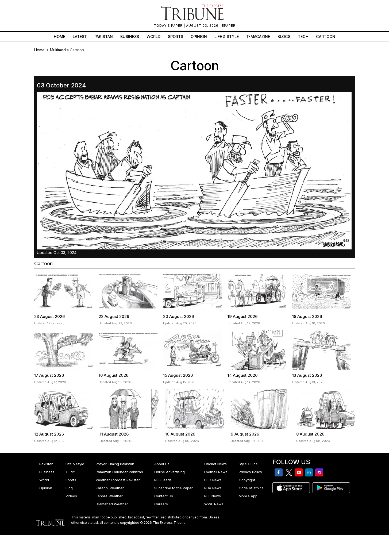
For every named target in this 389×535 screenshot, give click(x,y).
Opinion (199, 36)
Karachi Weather (110, 488)
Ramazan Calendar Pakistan (119, 472)
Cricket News (215, 464)
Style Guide (248, 464)
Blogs (284, 36)
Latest (80, 36)
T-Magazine (258, 36)
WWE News (214, 504)
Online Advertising (169, 472)
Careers (161, 504)
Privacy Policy (250, 472)
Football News (216, 472)
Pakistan (103, 36)
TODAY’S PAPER (169, 26)
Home (59, 36)
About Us (162, 464)
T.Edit (70, 472)
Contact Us (163, 496)
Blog (69, 488)
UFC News (213, 480)
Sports (175, 36)
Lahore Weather (109, 496)
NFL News (212, 496)
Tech (303, 36)
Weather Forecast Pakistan (118, 480)
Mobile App (248, 496)
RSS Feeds (163, 480)
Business (129, 36)
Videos (71, 496)
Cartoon (325, 36)
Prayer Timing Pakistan (115, 464)
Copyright (247, 480)
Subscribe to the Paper (173, 488)
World (153, 36)
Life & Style (226, 36)
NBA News (213, 488)
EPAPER (229, 26)
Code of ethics (251, 488)
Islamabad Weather (112, 504)
